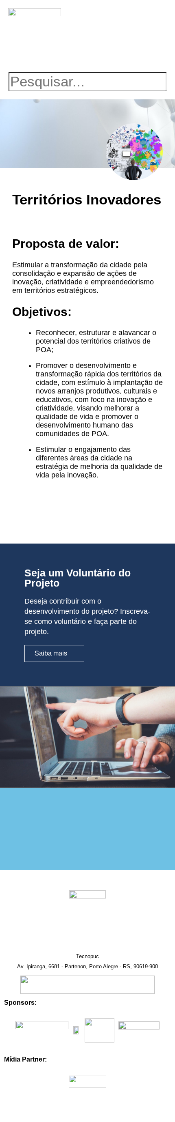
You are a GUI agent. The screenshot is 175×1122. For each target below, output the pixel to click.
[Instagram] (76, 53)
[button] (140, 21)
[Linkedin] (98, 53)
